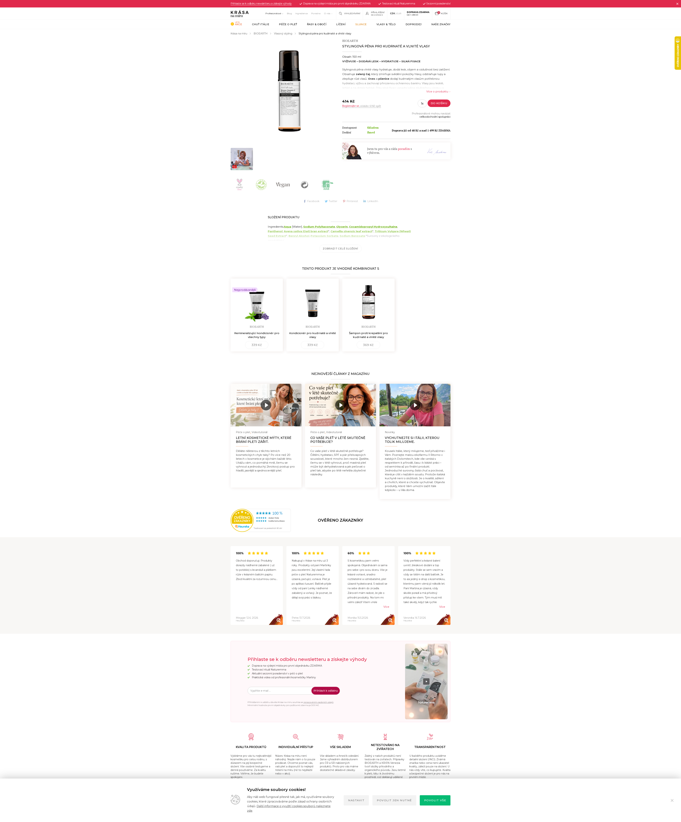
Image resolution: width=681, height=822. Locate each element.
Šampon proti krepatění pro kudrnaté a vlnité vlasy (368, 335)
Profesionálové (273, 13)
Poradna (315, 13)
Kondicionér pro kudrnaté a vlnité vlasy (312, 335)
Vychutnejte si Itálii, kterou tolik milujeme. (412, 440)
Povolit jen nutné (394, 800)
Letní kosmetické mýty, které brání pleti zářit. (263, 440)
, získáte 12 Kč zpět (361, 106)
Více (386, 606)
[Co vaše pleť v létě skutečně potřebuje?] (340, 405)
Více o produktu (437, 91)
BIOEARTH (261, 33)
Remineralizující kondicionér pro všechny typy (256, 335)
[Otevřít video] (242, 159)
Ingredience (301, 13)
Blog (289, 13)
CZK (392, 13)
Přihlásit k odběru (326, 690)
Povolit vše (435, 800)
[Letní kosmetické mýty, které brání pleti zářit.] (266, 405)
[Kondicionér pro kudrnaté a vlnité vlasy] (312, 301)
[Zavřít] (677, 3)
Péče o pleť (243, 432)
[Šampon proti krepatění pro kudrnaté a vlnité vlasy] (368, 301)
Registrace (377, 15)
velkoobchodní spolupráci (434, 116)
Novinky (390, 432)
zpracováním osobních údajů (318, 702)
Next (450, 585)
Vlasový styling (283, 33)
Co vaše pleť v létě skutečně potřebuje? (337, 440)
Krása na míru (239, 33)
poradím (404, 149)
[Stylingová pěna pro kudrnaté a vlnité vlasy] (289, 91)
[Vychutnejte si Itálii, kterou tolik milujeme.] (415, 405)
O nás (327, 13)
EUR (399, 13)
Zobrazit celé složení (340, 248)
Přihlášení (377, 12)
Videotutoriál (259, 432)
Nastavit (356, 800)
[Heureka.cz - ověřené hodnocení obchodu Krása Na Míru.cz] (242, 520)
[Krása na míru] (240, 13)
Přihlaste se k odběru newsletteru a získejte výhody (261, 3)
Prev (230, 585)
